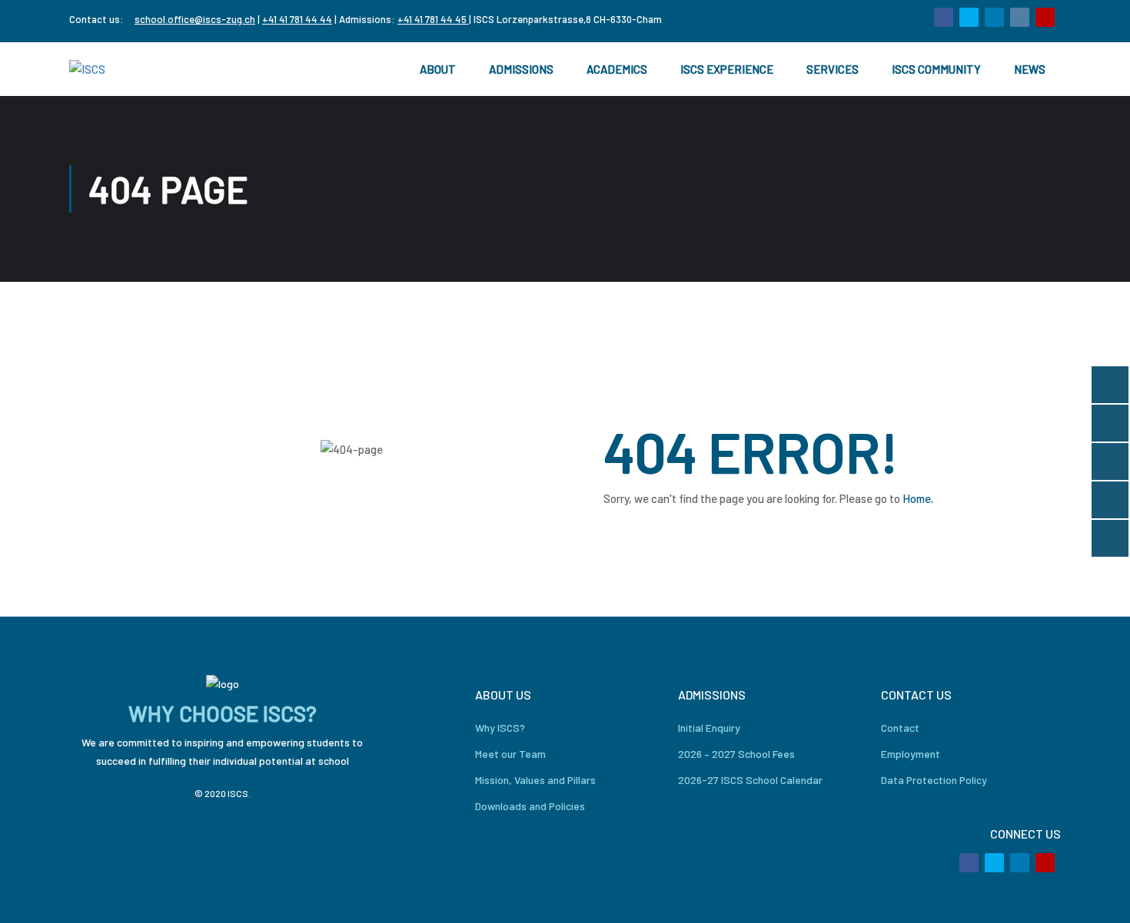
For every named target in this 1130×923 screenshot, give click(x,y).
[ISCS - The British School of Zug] (130, 69)
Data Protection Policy (934, 779)
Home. (917, 498)
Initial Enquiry (709, 727)
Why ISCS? (500, 727)
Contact (900, 727)
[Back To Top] (1099, 896)
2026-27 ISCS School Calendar (750, 779)
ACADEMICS (617, 69)
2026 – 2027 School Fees (736, 753)
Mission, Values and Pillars (535, 779)
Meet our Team (510, 753)
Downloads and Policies (530, 805)
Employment (910, 753)
